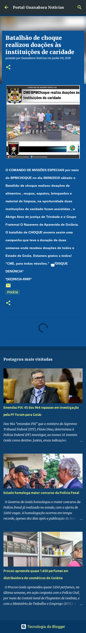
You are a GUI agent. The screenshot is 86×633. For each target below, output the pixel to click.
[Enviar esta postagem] (8, 287)
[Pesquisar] (79, 7)
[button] (8, 67)
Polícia (12, 292)
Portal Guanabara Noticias (38, 7)
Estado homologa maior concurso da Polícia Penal (41, 493)
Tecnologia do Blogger (45, 627)
